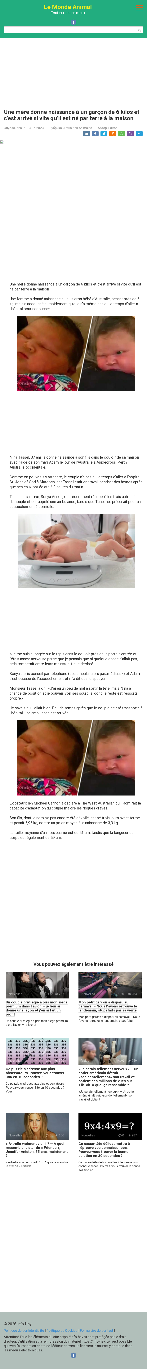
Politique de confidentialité (24, 1330)
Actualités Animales (77, 128)
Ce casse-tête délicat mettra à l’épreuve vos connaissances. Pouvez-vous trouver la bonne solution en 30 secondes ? (104, 1149)
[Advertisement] (73, 70)
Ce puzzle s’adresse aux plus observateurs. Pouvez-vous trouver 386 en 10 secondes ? (35, 1073)
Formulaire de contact (97, 1330)
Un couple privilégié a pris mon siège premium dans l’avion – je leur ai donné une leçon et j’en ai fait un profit (37, 1008)
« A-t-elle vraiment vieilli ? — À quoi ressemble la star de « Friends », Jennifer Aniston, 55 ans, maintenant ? (37, 1149)
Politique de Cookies (62, 1330)
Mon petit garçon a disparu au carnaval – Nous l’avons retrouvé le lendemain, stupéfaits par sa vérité (107, 1006)
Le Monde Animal (68, 7)
